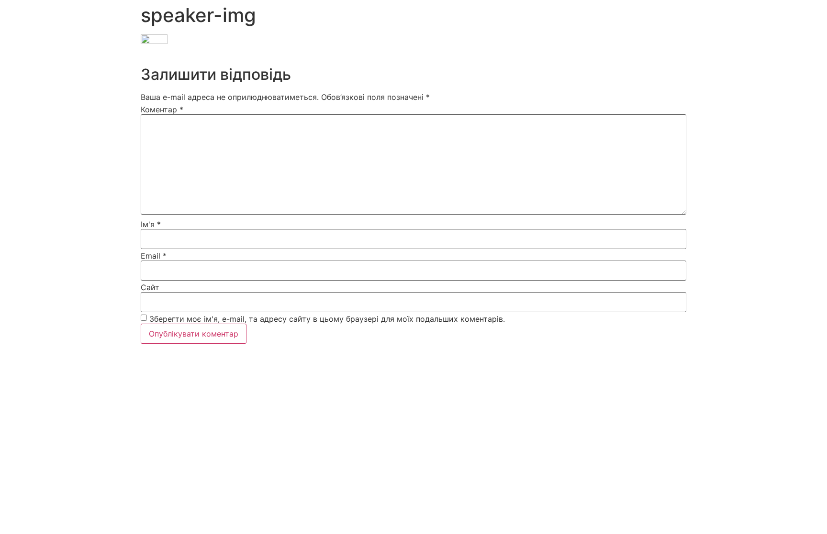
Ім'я (151, 224)
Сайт (150, 287)
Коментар (162, 109)
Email (154, 256)
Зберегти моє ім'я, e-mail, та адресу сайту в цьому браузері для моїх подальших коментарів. (327, 319)
